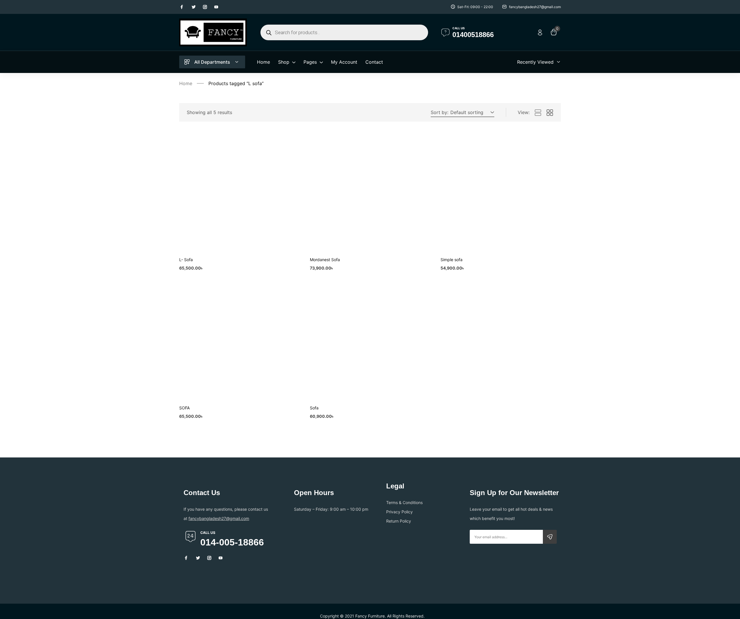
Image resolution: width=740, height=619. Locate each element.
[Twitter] (194, 7)
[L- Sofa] (239, 192)
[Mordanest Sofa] (370, 192)
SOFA (184, 407)
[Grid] (549, 112)
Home (185, 83)
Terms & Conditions (404, 502)
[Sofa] (370, 340)
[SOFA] (239, 340)
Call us (458, 28)
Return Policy (398, 521)
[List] (537, 112)
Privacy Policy (399, 511)
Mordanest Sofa (325, 259)
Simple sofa (451, 259)
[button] (471, 112)
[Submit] (550, 537)
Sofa (314, 407)
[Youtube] (216, 7)
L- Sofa (186, 259)
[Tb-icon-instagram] (205, 7)
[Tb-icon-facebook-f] (182, 7)
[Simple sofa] (501, 192)
